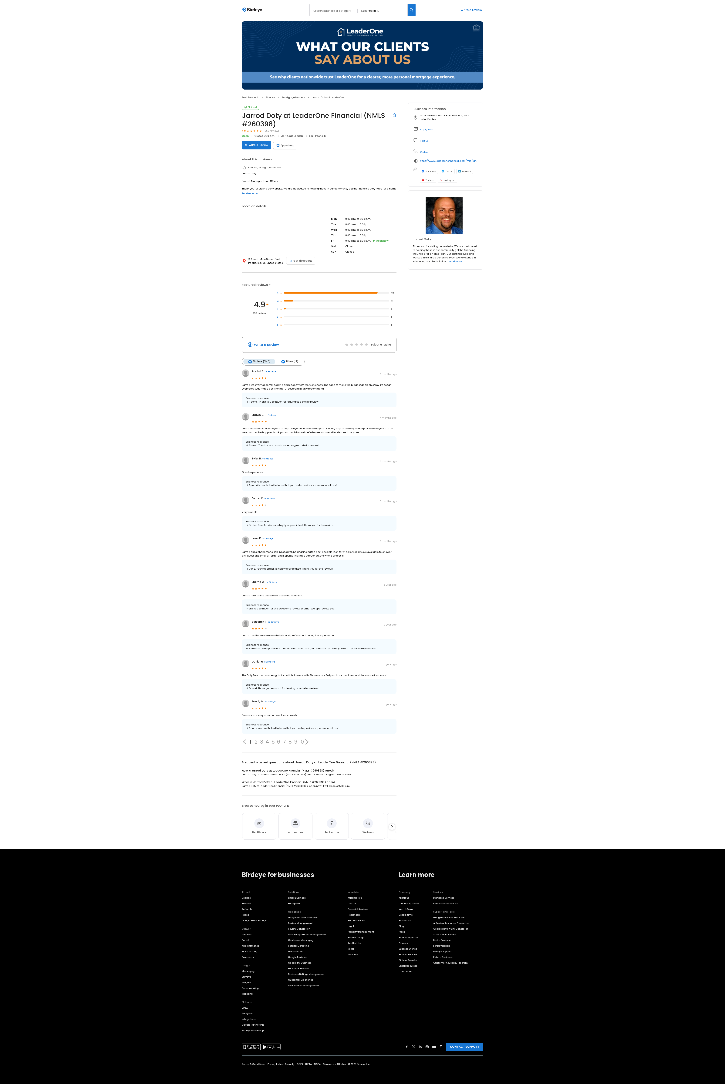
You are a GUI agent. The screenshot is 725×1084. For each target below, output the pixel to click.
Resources (405, 920)
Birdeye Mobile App (253, 1030)
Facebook (431, 171)
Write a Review (258, 145)
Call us (424, 152)
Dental (352, 903)
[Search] (412, 10)
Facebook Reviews (298, 968)
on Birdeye (270, 371)
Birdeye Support (442, 951)
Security (290, 1064)
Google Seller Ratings (254, 920)
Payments (248, 957)
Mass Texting (249, 951)
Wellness (353, 954)
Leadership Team (409, 903)
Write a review (471, 10)
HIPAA (308, 1064)
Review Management (300, 923)
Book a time (406, 914)
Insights (246, 982)
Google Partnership (253, 1024)
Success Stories (408, 948)
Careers (403, 943)
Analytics (247, 1013)
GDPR (300, 1064)
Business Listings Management (306, 974)
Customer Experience (300, 979)
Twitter (449, 171)
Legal (351, 926)
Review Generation (299, 928)
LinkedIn (466, 171)
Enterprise (294, 903)
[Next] (392, 826)
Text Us (424, 141)
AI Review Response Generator (451, 923)
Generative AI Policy (334, 1064)
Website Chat (296, 951)
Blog (401, 926)
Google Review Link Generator (450, 928)
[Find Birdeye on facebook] (406, 1047)
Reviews (246, 903)
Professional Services (445, 903)
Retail (351, 948)
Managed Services (443, 897)
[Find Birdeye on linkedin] (420, 1047)
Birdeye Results (408, 960)
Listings (246, 897)
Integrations (249, 1019)
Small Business (297, 897)
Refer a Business (443, 957)
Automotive (355, 897)
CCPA (317, 1064)
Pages (245, 914)
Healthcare (354, 914)
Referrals (247, 909)
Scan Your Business (444, 934)
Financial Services (358, 909)
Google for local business (303, 917)
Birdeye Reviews (408, 954)
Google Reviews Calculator (449, 917)
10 (301, 742)
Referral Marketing (298, 945)
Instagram (449, 180)
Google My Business (300, 962)
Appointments (250, 945)
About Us (404, 897)
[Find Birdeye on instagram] (427, 1047)
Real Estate (354, 943)
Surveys (246, 976)
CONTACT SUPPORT (464, 1047)
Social (245, 940)
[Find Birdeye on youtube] (434, 1047)
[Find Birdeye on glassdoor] (441, 1047)
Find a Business (442, 940)
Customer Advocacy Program (450, 962)
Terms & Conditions (253, 1064)
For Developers (441, 945)
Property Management (361, 931)
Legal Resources (408, 965)
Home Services (356, 920)
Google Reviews (297, 957)
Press (402, 931)
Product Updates (408, 937)
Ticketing (247, 993)
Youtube (430, 180)
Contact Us (405, 971)
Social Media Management (303, 985)
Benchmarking (250, 988)
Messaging (248, 971)
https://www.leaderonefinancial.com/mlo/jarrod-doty (449, 161)
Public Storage (356, 937)
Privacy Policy (275, 1064)
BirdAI (245, 1007)
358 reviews (272, 131)
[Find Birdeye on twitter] (413, 1047)
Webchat (247, 934)
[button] (307, 742)
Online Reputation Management (307, 934)
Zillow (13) (292, 361)
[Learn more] (445, 215)
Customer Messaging (300, 940)
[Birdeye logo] (253, 10)
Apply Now (287, 145)
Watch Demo (406, 909)
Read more (248, 193)
